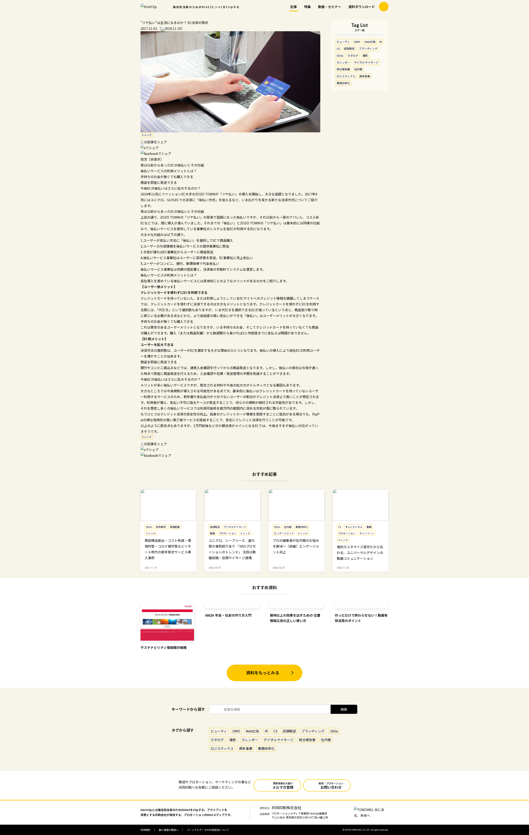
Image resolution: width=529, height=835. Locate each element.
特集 (307, 6)
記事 (293, 6)
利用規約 (145, 829)
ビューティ (343, 42)
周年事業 (364, 76)
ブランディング (368, 48)
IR (381, 42)
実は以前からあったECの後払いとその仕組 (172, 165)
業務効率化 (343, 83)
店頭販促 (349, 48)
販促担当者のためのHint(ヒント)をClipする (206, 7)
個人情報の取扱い (169, 829)
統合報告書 (343, 69)
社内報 (358, 69)
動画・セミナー (329, 6)
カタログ (353, 55)
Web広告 (370, 42)
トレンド (147, 134)
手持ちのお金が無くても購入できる (167, 176)
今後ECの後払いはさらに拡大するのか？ (171, 188)
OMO (357, 42)
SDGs (340, 55)
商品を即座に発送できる (159, 182)
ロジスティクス (346, 76)
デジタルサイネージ (366, 62)
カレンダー (343, 62)
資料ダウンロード (361, 6)
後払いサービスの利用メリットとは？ (169, 170)
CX (338, 48)
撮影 (365, 55)
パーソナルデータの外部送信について (208, 829)
